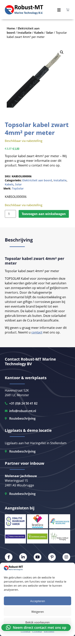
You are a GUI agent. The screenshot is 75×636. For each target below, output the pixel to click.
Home (11, 28)
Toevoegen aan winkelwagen (44, 214)
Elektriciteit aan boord (37, 180)
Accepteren (37, 601)
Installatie (60, 180)
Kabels (9, 184)
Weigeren (37, 612)
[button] (61, 52)
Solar (18, 184)
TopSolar (18, 188)
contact (36, 332)
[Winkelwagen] (67, 9)
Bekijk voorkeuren (37, 622)
